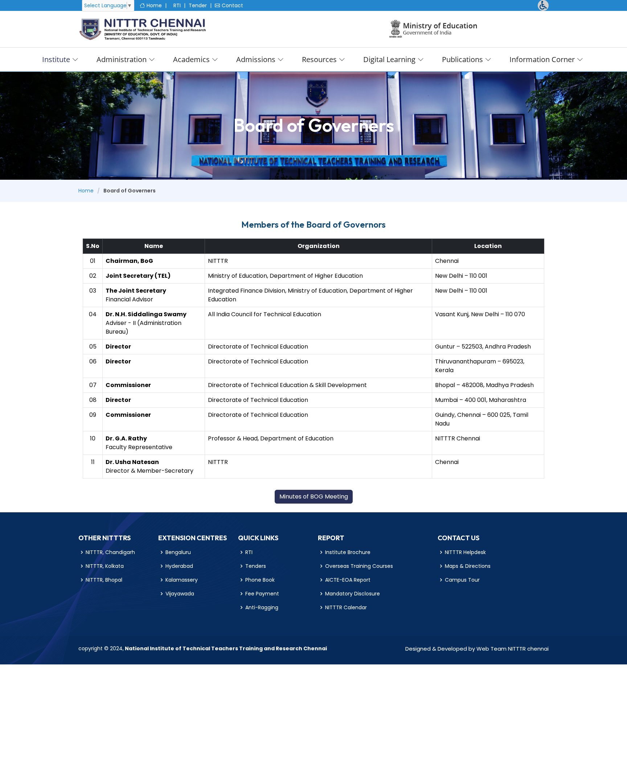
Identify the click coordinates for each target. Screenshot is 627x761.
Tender (198, 5)
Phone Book (260, 579)
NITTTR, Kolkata (105, 566)
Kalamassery (181, 579)
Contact (232, 5)
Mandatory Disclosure (352, 593)
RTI (177, 5)
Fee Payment (262, 593)
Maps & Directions (468, 566)
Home (154, 5)
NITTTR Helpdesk (465, 552)
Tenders (255, 566)
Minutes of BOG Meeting (313, 496)
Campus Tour (462, 579)
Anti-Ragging (261, 607)
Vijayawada (179, 593)
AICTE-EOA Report (347, 579)
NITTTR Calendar (346, 607)
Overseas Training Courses (359, 566)
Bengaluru (178, 552)
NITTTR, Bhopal (104, 579)
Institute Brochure (347, 552)
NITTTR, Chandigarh (110, 552)
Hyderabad (179, 566)
